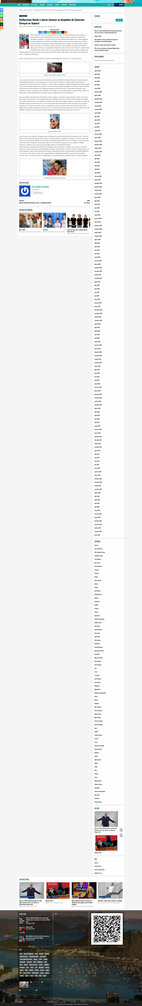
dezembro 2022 (98, 225)
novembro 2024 (98, 144)
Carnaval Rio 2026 (34, 956)
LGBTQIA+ (46, 965)
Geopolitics (97, 644)
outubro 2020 (98, 317)
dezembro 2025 (98, 99)
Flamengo (40, 962)
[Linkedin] (45, 32)
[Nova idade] (30, 220)
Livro (27, 967)
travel (44, 976)
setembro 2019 (98, 362)
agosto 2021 (97, 282)
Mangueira (97, 686)
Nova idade (22, 230)
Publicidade (72, 5)
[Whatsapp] (48, 32)
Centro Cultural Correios (26, 959)
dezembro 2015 (98, 521)
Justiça (40, 965)
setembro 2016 (98, 489)
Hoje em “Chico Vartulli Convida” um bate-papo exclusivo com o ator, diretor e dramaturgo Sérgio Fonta (108, 32)
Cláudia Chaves (98, 594)
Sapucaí (96, 763)
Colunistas (50, 5)
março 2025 (97, 130)
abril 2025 (97, 127)
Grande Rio (97, 654)
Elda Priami (97, 626)
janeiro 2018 (97, 433)
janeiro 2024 (98, 180)
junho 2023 (97, 204)
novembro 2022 (98, 229)
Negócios (97, 703)
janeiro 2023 (98, 222)
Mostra (96, 696)
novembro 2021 (98, 271)
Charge (96, 577)
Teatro (96, 777)
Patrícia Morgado (99, 724)
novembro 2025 (98, 102)
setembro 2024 (98, 152)
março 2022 (97, 257)
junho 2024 (97, 162)
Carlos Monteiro (98, 566)
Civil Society (97, 591)
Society (96, 774)
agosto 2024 (98, 155)
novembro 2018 (98, 398)
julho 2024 (97, 159)
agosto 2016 (97, 493)
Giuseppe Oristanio (99, 651)
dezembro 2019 (98, 352)
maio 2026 (97, 81)
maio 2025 (97, 123)
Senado (21, 976)
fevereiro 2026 (98, 92)
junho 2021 (97, 289)
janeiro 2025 (98, 137)
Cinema (96, 584)
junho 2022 (97, 246)
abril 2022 (97, 253)
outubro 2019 (98, 359)
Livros (96, 672)
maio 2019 (97, 377)
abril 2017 (97, 464)
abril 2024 (97, 169)
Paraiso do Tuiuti (98, 721)
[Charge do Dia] (106, 843)
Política (37, 970)
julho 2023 (97, 201)
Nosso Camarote (98, 710)
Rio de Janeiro (26, 973)
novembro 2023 (98, 187)
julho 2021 (97, 285)
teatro (31, 976)
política (96, 731)
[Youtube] (54, 32)
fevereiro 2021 (98, 303)
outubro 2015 (98, 528)
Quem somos (26, 5)
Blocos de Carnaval (28, 954)
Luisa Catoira (98, 682)
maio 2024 (97, 166)
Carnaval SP (43, 956)
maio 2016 (97, 503)
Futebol (26, 965)
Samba (96, 756)
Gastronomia (98, 640)
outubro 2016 (98, 486)
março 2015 (97, 535)
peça (96, 728)
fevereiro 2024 (98, 176)
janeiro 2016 (98, 517)
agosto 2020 (98, 324)
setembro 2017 (98, 447)
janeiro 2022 (98, 264)
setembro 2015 (98, 531)
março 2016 (97, 510)
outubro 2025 (98, 106)
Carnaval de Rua (24, 956)
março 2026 (97, 88)
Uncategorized (23, 16)
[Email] (57, 32)
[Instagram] (51, 32)
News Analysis (98, 707)
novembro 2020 (98, 313)
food (21, 965)
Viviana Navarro (98, 802)
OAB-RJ (31, 970)
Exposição (29, 962)
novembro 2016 (98, 482)
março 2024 (97, 173)
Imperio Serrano (33, 965)
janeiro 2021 (97, 306)
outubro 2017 (98, 443)
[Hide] (0, 30)
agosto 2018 (97, 408)
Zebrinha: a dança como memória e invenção (105, 45)
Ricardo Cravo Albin (99, 746)
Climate (96, 598)
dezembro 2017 (98, 436)
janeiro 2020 (98, 348)
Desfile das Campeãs (99, 619)
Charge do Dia (98, 36)
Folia (45, 962)
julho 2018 (97, 412)
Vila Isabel (97, 795)
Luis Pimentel (98, 679)
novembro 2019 (98, 355)
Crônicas (97, 608)
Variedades (97, 788)
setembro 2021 (98, 278)
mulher (21, 970)
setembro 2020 (98, 320)
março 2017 (97, 468)
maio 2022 (97, 250)
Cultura (96, 612)
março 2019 (97, 384)
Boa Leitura (34, 5)
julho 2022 (97, 243)
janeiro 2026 (98, 95)
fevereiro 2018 (98, 429)
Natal (26, 970)
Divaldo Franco (98, 622)
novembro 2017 (98, 440)
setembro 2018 (98, 405)
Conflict (96, 605)
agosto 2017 (97, 450)
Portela (96, 738)
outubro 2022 (98, 232)
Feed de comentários (100, 869)
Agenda (96, 545)
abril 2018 (97, 422)
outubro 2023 (98, 190)
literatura (22, 967)
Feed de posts (98, 866)
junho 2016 (97, 500)
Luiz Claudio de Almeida (27, 26)
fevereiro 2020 (98, 345)
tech (36, 976)
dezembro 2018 (98, 394)
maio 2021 (97, 292)
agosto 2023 (98, 197)
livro (96, 668)
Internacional (98, 661)
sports (26, 976)
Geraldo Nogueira (99, 647)
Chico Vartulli (98, 580)
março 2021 (97, 299)
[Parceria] (54, 220)
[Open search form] (112, 4)
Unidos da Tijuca (98, 784)
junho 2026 (97, 78)
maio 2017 (97, 461)
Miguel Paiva (97, 689)
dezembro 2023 (98, 183)
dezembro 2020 (98, 310)
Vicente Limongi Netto (100, 791)
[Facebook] (40, 32)
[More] (65, 32)
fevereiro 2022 (98, 261)
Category (97, 573)
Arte (21, 954)
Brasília (41, 954)
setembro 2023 (98, 194)
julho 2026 (97, 74)
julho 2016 (97, 496)
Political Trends (98, 735)
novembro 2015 (98, 524)
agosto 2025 (98, 113)
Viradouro (97, 798)
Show (96, 770)
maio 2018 (97, 419)
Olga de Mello (98, 717)
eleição (45, 959)
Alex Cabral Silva (98, 549)
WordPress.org (98, 873)
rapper (47, 970)
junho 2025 (97, 120)
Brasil (36, 954)
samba (41, 973)
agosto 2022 (98, 239)
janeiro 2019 (98, 391)
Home (19, 5)
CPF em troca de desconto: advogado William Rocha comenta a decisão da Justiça (107, 49)
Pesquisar (97, 16)
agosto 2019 (97, 366)
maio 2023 (97, 208)
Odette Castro (98, 714)
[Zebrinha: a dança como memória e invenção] (110, 890)
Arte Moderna (98, 559)
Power (96, 742)
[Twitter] (42, 32)
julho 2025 (97, 116)
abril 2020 (97, 338)
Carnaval (42, 5)
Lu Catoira (97, 675)
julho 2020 (97, 327)
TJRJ (40, 976)
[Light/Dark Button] (109, 5)
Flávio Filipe (97, 636)
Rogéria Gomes (98, 749)
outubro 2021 (98, 275)
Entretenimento (98, 629)
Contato (57, 5)
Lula (36, 967)
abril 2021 (97, 296)
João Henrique (98, 665)
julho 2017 (97, 454)
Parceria (45, 230)
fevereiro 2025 (98, 134)
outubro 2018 (98, 401)
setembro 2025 (98, 109)
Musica (96, 700)
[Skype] (60, 32)
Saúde (96, 767)
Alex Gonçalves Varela (100, 552)
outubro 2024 (98, 148)
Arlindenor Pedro (99, 556)
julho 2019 (97, 370)
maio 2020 (97, 334)
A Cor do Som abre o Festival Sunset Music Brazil (77, 231)
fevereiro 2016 (98, 514)
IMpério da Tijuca (99, 658)
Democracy (97, 615)
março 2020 (97, 341)
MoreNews (78, 1004)
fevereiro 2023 (98, 218)
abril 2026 (97, 85)
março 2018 (97, 426)
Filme (35, 962)
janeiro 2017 (97, 475)
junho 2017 (97, 457)
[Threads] (63, 32)
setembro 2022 (98, 236)
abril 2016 (97, 507)
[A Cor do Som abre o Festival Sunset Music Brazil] (78, 220)
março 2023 (97, 215)
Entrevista (64, 5)
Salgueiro (97, 753)
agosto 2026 (98, 71)
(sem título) (121, 830)
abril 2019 (97, 380)
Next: (87, 202)
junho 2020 (97, 331)
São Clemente (98, 760)
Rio (21, 973)
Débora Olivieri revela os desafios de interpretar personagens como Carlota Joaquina (106, 40)
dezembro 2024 (98, 141)
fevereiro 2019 (98, 387)
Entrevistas (97, 633)
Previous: (35, 202)
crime (40, 959)
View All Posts (37, 193)
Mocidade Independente (100, 693)
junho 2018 (97, 415)
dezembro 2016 (98, 479)
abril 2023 (97, 211)
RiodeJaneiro (35, 973)
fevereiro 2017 (98, 472)
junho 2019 (97, 373)
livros (32, 967)
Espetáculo (22, 962)
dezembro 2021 (98, 268)
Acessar (96, 863)
